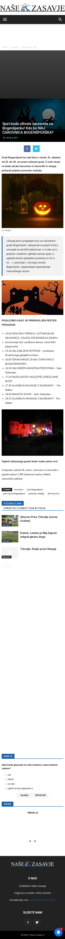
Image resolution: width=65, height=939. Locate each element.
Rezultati (40, 795)
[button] (60, 19)
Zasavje (14, 47)
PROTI (11, 779)
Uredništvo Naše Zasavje (32, 885)
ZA (9, 775)
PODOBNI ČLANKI (13, 503)
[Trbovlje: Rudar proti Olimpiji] (10, 553)
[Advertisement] (32, 74)
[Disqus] (32, 617)
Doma (5, 47)
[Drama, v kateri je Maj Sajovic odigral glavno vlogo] (10, 537)
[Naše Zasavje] (32, 8)
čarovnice (18, 489)
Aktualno (6, 525)
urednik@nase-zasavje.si (42, 899)
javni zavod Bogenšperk (14, 493)
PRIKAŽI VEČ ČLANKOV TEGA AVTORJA (24, 508)
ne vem (11, 784)
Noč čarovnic (53, 493)
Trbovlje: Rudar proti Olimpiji (38, 549)
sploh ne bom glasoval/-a (20, 788)
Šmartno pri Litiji (29, 47)
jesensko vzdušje (36, 493)
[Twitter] (37, 922)
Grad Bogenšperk (35, 489)
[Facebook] (28, 922)
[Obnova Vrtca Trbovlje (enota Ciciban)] (10, 521)
